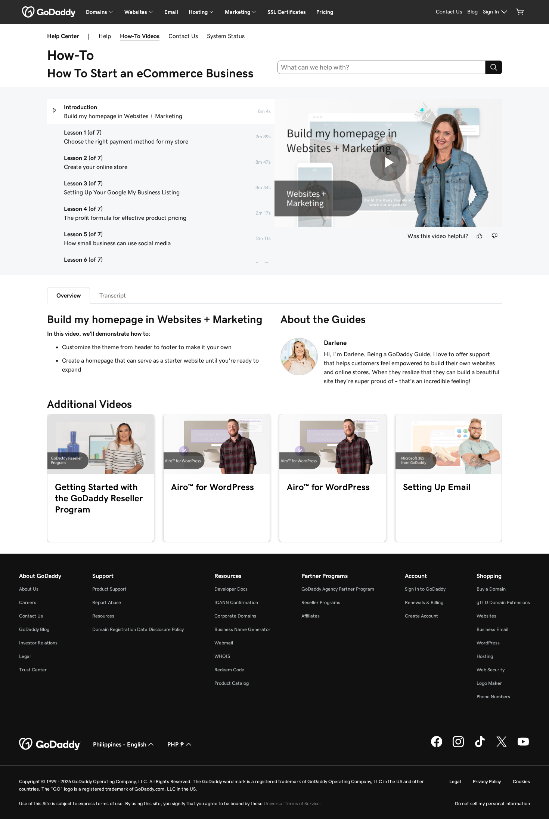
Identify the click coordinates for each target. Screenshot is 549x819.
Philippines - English (119, 744)
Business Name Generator (242, 629)
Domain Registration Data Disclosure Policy (138, 629)
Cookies (521, 781)
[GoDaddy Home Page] (50, 744)
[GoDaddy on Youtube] (523, 746)
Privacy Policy (487, 781)
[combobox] (382, 67)
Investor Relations (38, 642)
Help (105, 36)
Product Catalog (231, 683)
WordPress (488, 642)
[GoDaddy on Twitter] (501, 746)
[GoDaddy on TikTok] (480, 746)
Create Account (421, 615)
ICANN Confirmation (236, 602)
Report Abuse (106, 602)
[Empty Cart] (520, 12)
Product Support (109, 588)
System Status (226, 36)
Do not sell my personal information (492, 803)
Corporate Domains (235, 615)
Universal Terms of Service (292, 803)
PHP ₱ (175, 744)
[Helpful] (479, 236)
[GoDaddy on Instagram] (458, 746)
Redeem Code (229, 669)
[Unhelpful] (494, 236)
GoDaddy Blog (34, 629)
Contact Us (183, 36)
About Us (28, 588)
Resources (103, 615)
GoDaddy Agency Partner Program (337, 588)
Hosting (485, 656)
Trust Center (33, 669)
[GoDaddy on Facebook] (436, 746)
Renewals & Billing (424, 602)
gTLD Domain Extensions (503, 602)
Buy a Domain (491, 588)
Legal (25, 656)
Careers (27, 602)
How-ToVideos (139, 36)
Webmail (223, 642)
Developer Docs (231, 588)
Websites (486, 615)
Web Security (491, 669)
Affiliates (310, 615)
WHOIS (222, 656)
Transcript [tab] (112, 295)
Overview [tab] (68, 295)
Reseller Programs (320, 602)
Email (171, 12)
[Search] (494, 67)
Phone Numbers (493, 696)
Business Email (492, 629)
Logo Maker (489, 683)
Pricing (324, 12)
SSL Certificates (286, 12)
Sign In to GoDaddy (425, 588)
